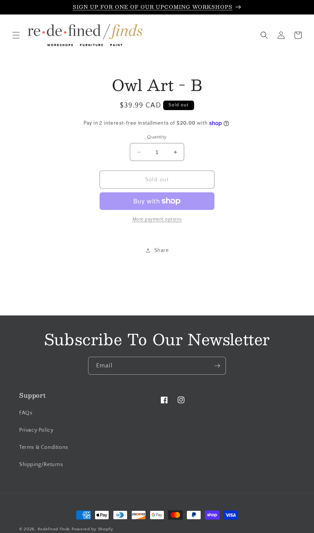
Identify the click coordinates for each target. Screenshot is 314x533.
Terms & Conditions (43, 447)
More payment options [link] (157, 219)
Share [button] (161, 250)
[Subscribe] (217, 366)
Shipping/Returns (41, 464)
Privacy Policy (36, 430)
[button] (16, 35)
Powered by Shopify (92, 529)
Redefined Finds (54, 529)
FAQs (25, 413)
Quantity (157, 137)
